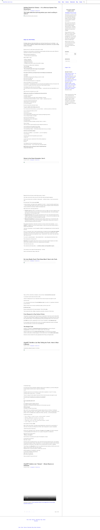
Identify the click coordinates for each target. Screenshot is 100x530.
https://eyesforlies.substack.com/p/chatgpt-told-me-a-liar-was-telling (43, 502)
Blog (41, 519)
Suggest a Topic (67, 67)
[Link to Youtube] (95, 2)
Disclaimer (36, 520)
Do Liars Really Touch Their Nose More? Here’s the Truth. (40, 259)
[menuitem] (59, 2)
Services (33, 519)
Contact (44, 519)
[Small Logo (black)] (7, 2)
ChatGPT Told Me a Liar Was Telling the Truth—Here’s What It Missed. (41, 343)
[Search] (84, 2)
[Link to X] (90, 2)
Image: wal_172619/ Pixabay (29, 39)
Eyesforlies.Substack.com (28, 503)
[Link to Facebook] (94, 2)
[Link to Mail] (92, 2)
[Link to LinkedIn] (88, 2)
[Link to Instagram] (97, 2)
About (30, 519)
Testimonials (38, 519)
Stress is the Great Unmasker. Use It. (34, 158)
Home (28, 519)
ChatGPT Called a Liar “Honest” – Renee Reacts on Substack (39, 464)
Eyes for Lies (38, 10)
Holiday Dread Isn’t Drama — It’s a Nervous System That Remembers (40, 8)
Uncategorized (33, 10)
